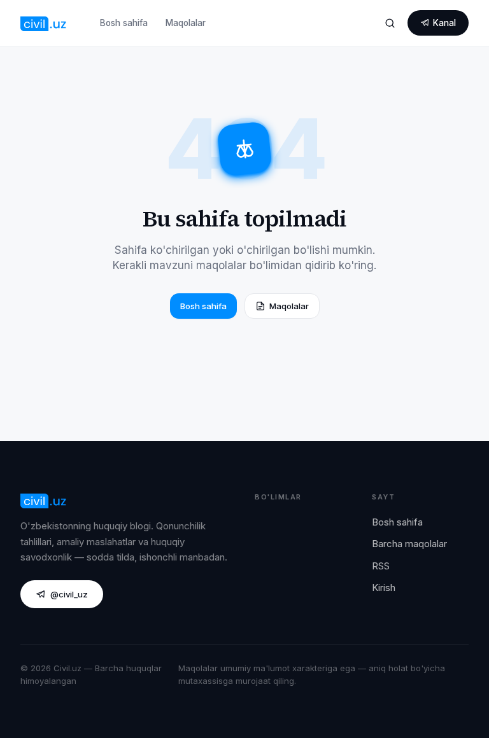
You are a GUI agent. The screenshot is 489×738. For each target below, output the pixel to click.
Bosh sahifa (124, 23)
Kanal (444, 23)
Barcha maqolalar (409, 544)
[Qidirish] (389, 23)
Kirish (383, 587)
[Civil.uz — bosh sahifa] (43, 23)
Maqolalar (186, 23)
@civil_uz (69, 594)
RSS (381, 566)
